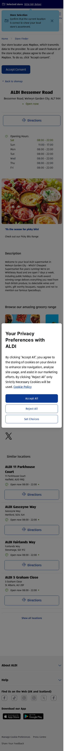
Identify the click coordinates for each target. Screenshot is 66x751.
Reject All (32, 409)
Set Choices (31, 419)
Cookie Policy (23, 386)
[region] (32, 375)
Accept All (31, 398)
